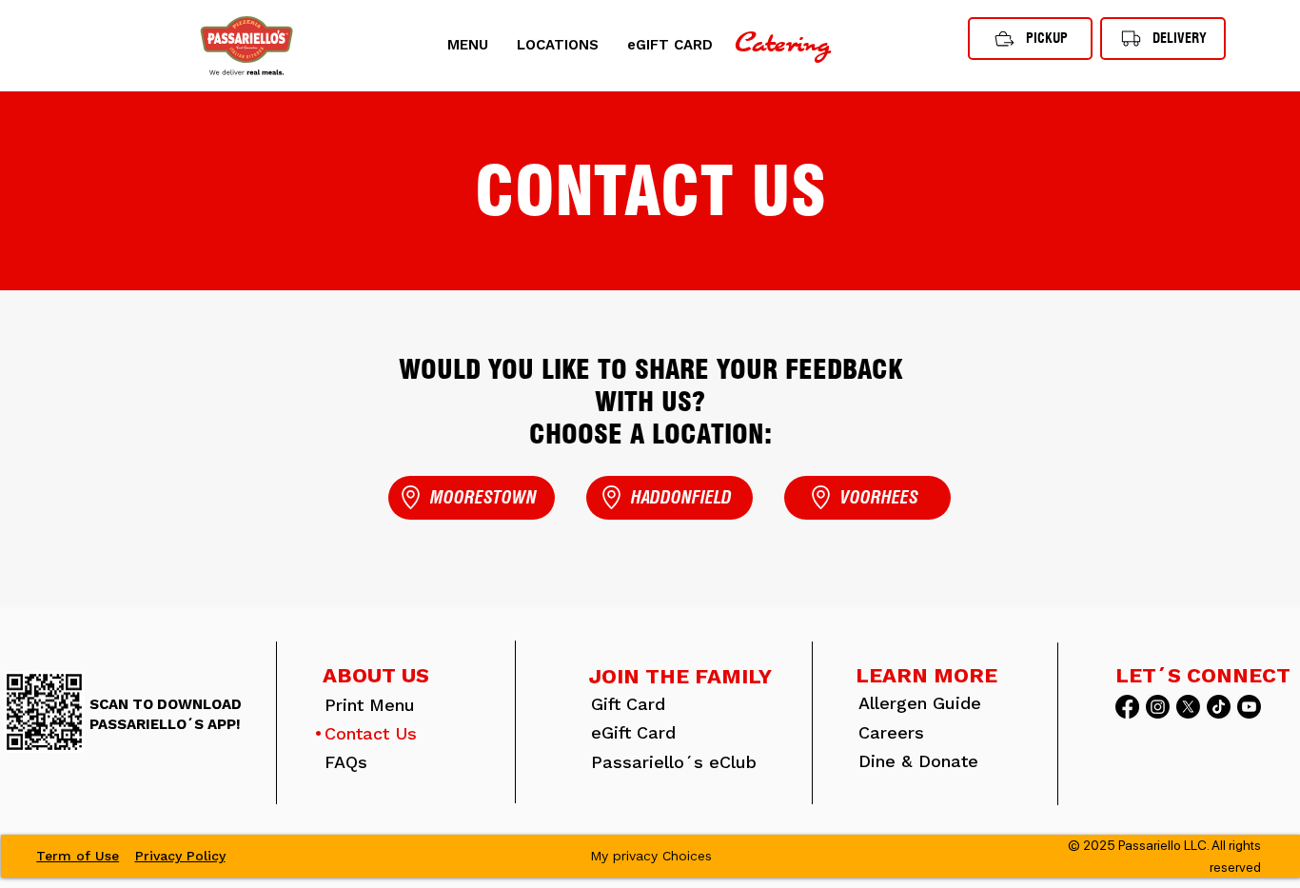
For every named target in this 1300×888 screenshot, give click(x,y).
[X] (1188, 707)
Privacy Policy (180, 855)
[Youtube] (1249, 707)
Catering (783, 45)
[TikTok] (1219, 707)
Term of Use (77, 855)
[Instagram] (1158, 707)
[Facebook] (1127, 707)
